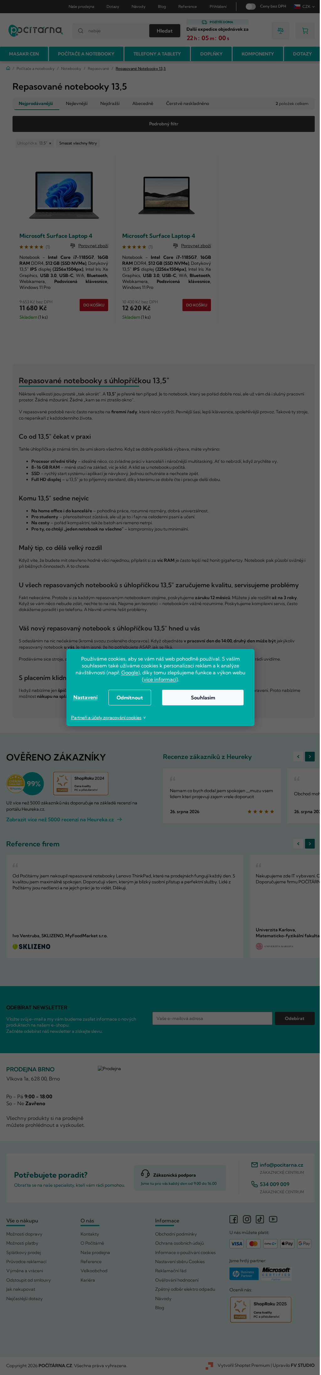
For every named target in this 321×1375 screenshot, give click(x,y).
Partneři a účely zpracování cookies (104, 717)
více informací (157, 679)
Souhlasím (200, 697)
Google (127, 672)
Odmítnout (127, 697)
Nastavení (83, 697)
